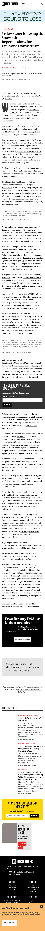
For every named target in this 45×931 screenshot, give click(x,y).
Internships (33, 903)
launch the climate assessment (24, 308)
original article (7, 99)
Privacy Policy (12, 889)
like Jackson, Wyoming (16, 587)
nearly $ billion (19, 286)
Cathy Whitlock (30, 294)
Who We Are (12, 885)
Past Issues (12, 887)
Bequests (33, 889)
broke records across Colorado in (25, 280)
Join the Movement (9, 923)
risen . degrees (27, 143)
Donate (33, 885)
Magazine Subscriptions (12, 900)
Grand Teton (33, 106)
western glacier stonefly (30, 531)
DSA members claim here (22, 639)
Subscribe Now (22, 845)
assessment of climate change (19, 126)
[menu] (23, 4)
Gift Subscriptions (12, 902)
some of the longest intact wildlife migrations (20, 199)
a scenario (21, 436)
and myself (25, 300)
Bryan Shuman (8, 67)
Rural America (7, 28)
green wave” (22, 517)
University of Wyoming (18, 670)
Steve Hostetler (29, 297)
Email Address (8, 397)
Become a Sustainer (32, 887)
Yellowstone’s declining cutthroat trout (17, 255)
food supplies (25, 258)
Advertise (33, 891)
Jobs (33, 901)
